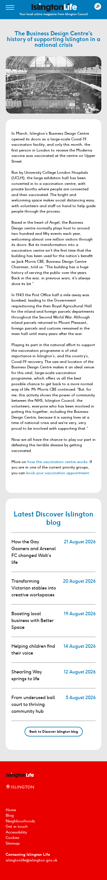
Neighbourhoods (20, 821)
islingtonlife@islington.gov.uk (31, 860)
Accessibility (16, 832)
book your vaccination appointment (57, 473)
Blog (10, 815)
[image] (54, 7)
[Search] (97, 6)
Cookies (12, 837)
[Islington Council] (20, 793)
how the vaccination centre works (57, 461)
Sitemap (13, 843)
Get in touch (17, 826)
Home (11, 810)
